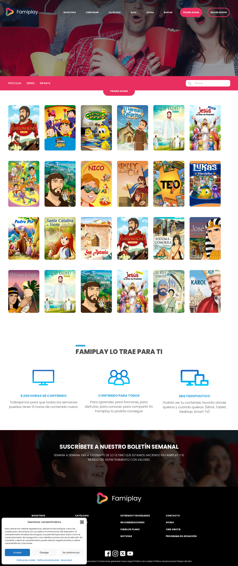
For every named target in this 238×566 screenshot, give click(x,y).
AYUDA (170, 522)
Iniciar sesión (218, 12)
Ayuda (150, 12)
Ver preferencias (71, 552)
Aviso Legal (66, 560)
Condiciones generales (109, 561)
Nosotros (69, 12)
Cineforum (92, 12)
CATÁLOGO (82, 515)
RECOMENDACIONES (132, 522)
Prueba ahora (191, 12)
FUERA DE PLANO (130, 529)
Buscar (168, 12)
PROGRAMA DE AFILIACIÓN (181, 536)
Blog (133, 12)
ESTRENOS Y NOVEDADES (135, 515)
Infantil (45, 83)
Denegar (44, 552)
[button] (82, 522)
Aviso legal (127, 561)
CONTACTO (173, 515)
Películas (14, 83)
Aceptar (17, 552)
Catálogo (114, 12)
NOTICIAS (126, 536)
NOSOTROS (38, 515)
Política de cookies (143, 561)
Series (31, 83)
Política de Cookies (26, 560)
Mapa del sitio (185, 561)
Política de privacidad (48, 560)
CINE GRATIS (173, 529)
